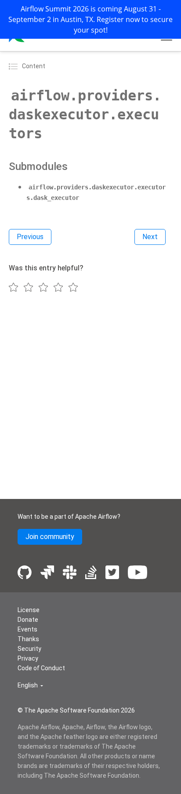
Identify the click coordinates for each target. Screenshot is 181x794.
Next (150, 237)
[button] (30, 685)
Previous (30, 237)
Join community (49, 536)
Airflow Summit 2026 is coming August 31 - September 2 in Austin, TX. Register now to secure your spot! (90, 19)
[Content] (14, 66)
